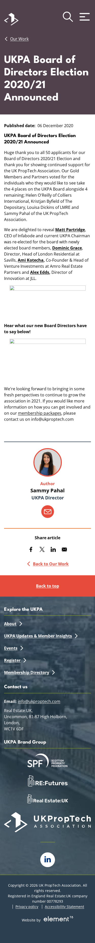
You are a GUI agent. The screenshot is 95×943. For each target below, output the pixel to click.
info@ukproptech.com (39, 701)
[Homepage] (18, 17)
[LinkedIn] (47, 859)
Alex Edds (39, 272)
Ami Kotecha (31, 260)
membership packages (39, 413)
